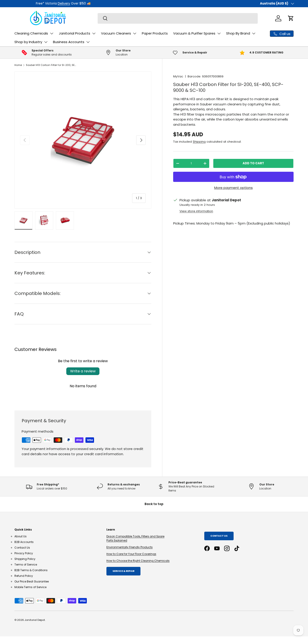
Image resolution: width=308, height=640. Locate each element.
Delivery (42, 3)
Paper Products (155, 33)
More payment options (233, 187)
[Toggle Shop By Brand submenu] (253, 33)
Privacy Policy (23, 553)
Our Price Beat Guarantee (31, 581)
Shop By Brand (238, 33)
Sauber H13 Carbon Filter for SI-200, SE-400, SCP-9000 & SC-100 (51, 65)
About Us (20, 536)
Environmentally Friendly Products (129, 547)
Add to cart (253, 163)
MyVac (178, 76)
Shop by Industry (28, 41)
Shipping (199, 141)
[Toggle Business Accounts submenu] (88, 42)
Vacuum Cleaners (116, 33)
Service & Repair (123, 571)
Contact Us (22, 548)
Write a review (83, 371)
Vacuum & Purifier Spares (194, 33)
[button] (291, 18)
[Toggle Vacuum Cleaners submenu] (134, 33)
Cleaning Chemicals (31, 33)
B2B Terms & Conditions (31, 570)
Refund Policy (23, 576)
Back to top (154, 504)
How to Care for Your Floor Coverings (131, 554)
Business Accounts (68, 41)
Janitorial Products (74, 33)
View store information (196, 211)
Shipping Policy (24, 559)
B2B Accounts (24, 542)
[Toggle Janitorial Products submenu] (94, 33)
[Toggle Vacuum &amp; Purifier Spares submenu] (219, 33)
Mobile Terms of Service (30, 587)
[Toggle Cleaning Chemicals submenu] (51, 33)
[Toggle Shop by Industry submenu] (45, 42)
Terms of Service (25, 564)
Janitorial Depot (35, 620)
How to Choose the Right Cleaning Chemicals (138, 561)
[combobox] (178, 18)
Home (18, 65)
